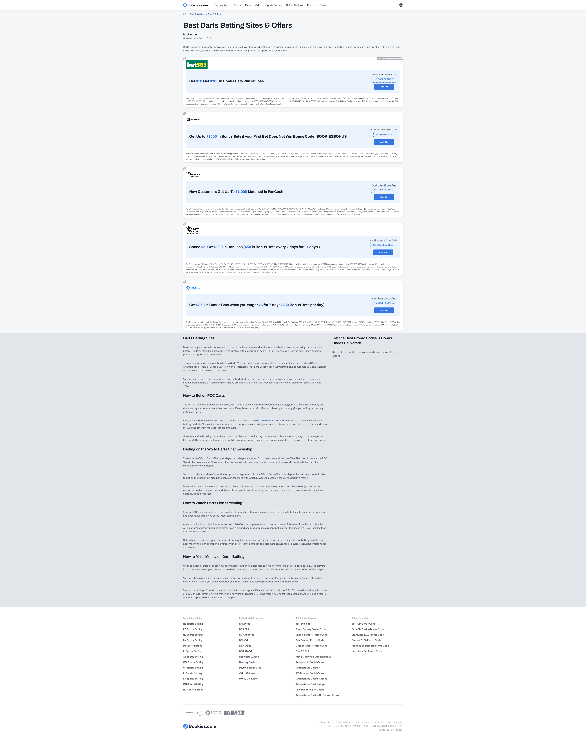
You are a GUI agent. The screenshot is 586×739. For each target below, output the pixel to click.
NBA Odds (245, 645)
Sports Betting (274, 5)
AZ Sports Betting (193, 656)
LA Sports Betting (193, 678)
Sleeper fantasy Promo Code (311, 645)
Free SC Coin (302, 651)
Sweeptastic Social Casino (310, 662)
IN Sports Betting (192, 673)
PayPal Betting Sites (250, 667)
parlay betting (191, 490)
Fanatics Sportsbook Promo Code (370, 645)
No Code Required (384, 79)
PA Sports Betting (193, 640)
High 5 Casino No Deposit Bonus (313, 656)
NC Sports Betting (193, 689)
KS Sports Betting (193, 629)
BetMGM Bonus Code (363, 623)
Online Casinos (294, 5)
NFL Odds (245, 640)
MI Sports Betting (192, 645)
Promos (311, 5)
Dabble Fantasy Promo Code (311, 634)
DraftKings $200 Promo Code (368, 634)
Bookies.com (191, 34)
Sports (237, 5)
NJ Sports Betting (193, 634)
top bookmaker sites (267, 420)
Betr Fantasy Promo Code (309, 640)
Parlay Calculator (249, 678)
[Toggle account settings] (401, 5)
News (323, 5)
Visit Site (384, 86)
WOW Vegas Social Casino (310, 673)
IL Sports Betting (192, 651)
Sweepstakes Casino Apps (310, 684)
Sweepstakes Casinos (307, 667)
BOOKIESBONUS (384, 134)
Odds (258, 5)
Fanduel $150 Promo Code (366, 640)
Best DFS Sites (303, 623)
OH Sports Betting (193, 684)
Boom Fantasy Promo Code (310, 629)
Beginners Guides (249, 656)
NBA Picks (245, 629)
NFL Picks (244, 623)
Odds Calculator (248, 673)
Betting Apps (222, 5)
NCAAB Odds (247, 651)
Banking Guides (248, 662)
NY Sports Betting (193, 623)
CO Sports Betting (193, 662)
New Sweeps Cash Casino (309, 689)
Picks (248, 5)
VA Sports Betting (193, 667)
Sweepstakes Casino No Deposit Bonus (317, 695)
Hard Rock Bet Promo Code (367, 651)
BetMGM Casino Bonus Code (368, 629)
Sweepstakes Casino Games (311, 678)
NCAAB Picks (246, 634)
